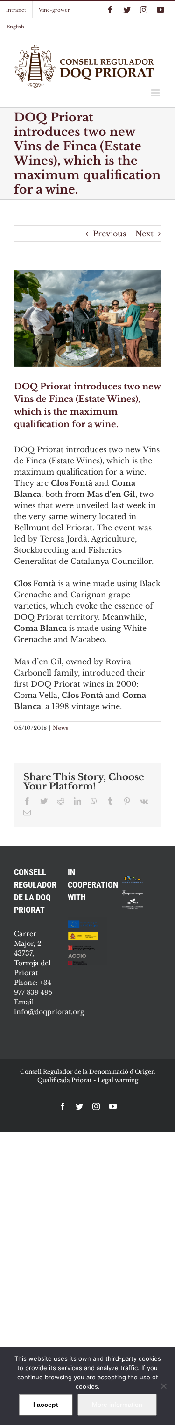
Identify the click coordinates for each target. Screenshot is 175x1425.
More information (117, 1404)
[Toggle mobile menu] (156, 93)
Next (144, 233)
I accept (45, 1404)
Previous (109, 233)
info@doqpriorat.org (49, 1012)
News (60, 727)
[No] (163, 1386)
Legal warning (118, 1080)
